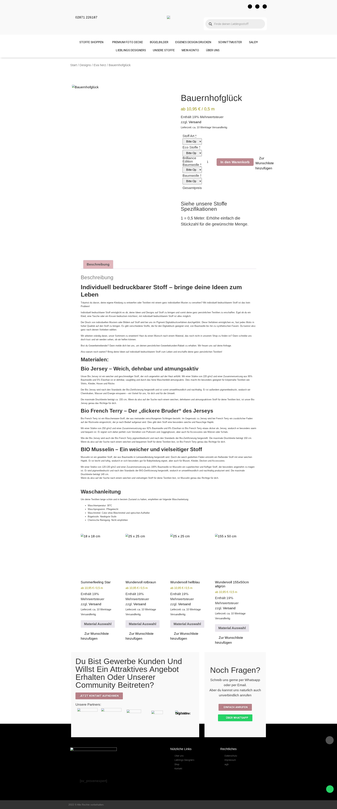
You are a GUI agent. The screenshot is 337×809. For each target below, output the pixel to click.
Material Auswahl (97, 624)
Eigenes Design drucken (193, 42)
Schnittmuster (230, 42)
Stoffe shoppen (91, 42)
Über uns (212, 50)
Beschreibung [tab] (98, 264)
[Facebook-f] (250, 6)
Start (73, 65)
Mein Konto (190, 50)
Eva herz (100, 65)
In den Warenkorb (235, 162)
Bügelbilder (159, 42)
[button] (264, 163)
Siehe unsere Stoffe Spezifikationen (204, 206)
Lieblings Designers (131, 50)
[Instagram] (257, 6)
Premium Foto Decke (127, 42)
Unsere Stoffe (164, 50)
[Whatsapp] (265, 6)
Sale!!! (253, 42)
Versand (195, 122)
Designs (85, 65)
